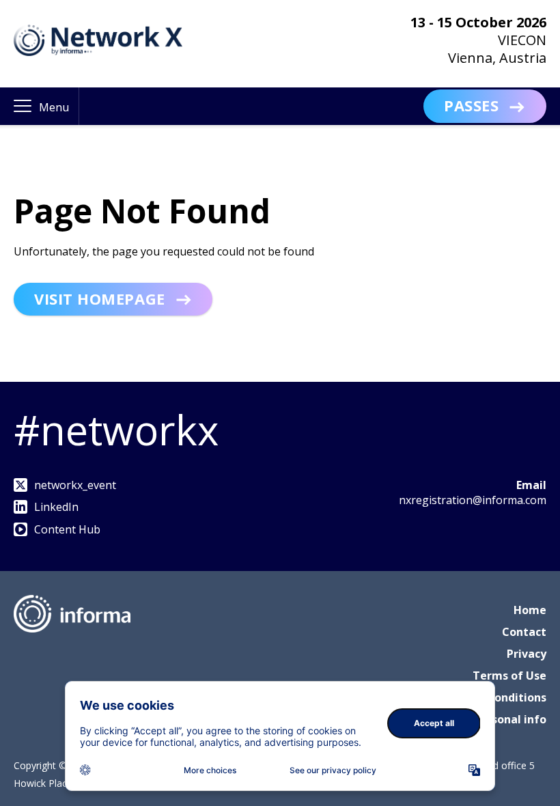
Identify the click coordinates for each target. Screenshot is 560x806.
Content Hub (67, 529)
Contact (524, 631)
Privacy (526, 653)
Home (530, 609)
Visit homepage (99, 298)
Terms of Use (509, 675)
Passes (471, 105)
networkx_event (75, 484)
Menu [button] (54, 107)
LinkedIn (56, 506)
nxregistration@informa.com (472, 500)
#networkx (116, 430)
